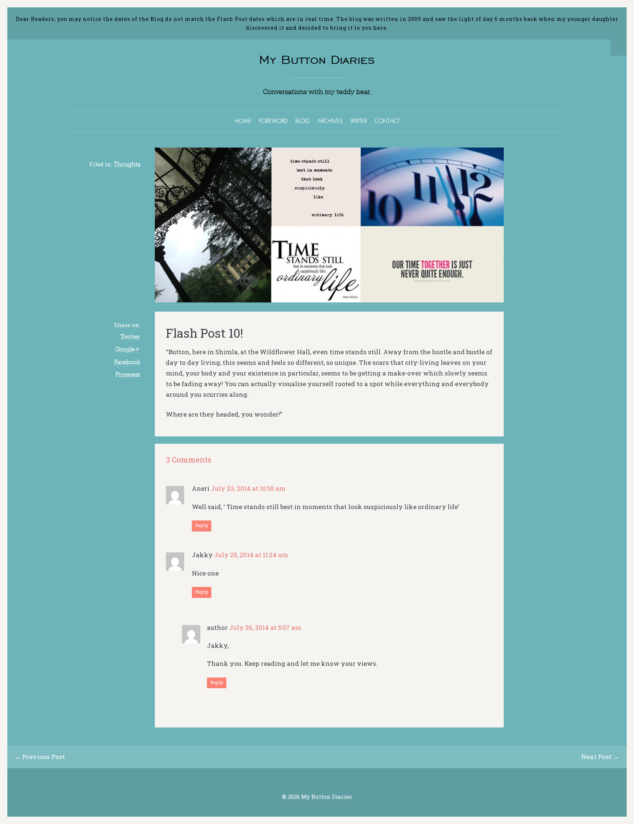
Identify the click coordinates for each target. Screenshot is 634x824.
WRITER (358, 120)
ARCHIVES (329, 120)
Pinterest (128, 374)
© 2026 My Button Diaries (317, 796)
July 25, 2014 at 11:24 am (251, 555)
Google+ (127, 349)
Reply (201, 525)
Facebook (127, 362)
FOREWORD (273, 120)
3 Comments (188, 459)
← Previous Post (40, 756)
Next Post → (600, 756)
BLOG (302, 120)
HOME (243, 120)
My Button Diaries (317, 60)
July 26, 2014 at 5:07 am (265, 627)
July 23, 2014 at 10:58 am (248, 488)
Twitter (130, 336)
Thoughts (127, 164)
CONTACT (387, 120)
